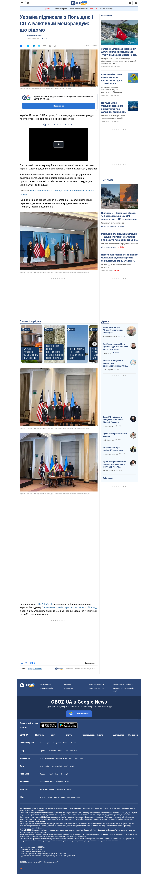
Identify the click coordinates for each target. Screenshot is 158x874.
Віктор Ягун (107, 353)
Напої (51, 774)
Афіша (42, 797)
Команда (67, 684)
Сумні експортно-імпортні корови (115, 435)
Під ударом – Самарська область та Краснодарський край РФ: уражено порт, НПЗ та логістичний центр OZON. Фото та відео (119, 216)
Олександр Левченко (110, 454)
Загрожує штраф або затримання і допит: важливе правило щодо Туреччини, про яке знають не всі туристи (119, 52)
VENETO (93, 9)
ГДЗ (41, 758)
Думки (105, 321)
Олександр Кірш (108, 426)
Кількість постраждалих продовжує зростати (119, 244)
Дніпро (65, 743)
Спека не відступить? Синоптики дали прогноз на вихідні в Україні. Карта (112, 79)
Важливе (106, 15)
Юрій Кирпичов (108, 440)
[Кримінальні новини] (59, 669)
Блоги (100, 735)
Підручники (49, 758)
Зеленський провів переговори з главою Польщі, (69, 607)
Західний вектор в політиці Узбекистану (113, 449)
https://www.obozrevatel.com (101, 808)
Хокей (60, 751)
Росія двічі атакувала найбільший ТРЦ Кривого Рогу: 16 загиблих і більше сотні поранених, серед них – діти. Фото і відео (119, 237)
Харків (48, 743)
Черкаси (74, 743)
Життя (69, 735)
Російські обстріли (106, 9)
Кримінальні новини (34, 35)
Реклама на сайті (46, 688)
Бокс (66, 751)
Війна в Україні (61, 9)
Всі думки (107, 478)
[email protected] (48, 856)
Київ (41, 743)
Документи (68, 688)
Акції (65, 766)
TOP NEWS (107, 179)
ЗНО (76, 758)
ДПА (70, 758)
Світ (53, 735)
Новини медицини (47, 789)
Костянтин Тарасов (110, 336)
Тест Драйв (44, 766)
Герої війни (48, 9)
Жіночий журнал (73, 797)
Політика (39, 735)
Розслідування (89, 735)
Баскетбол (52, 751)
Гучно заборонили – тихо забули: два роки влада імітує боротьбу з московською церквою (114, 464)
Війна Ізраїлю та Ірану (79, 9)
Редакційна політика (35, 669)
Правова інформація (96, 684)
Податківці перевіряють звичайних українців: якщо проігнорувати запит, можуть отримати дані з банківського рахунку (119, 257)
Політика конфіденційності (123, 684)
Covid (69, 789)
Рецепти (43, 774)
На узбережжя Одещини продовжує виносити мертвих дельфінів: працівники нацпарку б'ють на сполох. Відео (113, 107)
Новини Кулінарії (61, 774)
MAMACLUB (61, 789)
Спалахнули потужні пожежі (112, 223)
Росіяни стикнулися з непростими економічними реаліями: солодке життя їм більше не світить (115, 363)
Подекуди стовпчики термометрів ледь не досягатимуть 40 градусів (111, 89)
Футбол (43, 751)
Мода (63, 797)
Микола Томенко (109, 471)
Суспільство (118, 735)
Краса (56, 797)
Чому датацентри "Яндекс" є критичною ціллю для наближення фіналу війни (113, 330)
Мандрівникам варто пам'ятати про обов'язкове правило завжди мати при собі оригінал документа (118, 61)
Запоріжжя (57, 743)
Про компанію (45, 684)
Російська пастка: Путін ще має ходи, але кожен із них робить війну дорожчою (115, 347)
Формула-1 (74, 751)
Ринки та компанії (47, 782)
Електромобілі (56, 766)
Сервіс (72, 766)
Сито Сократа (108, 370)
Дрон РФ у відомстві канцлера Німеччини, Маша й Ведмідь (113, 419)
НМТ (82, 758)
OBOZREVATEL (44, 604)
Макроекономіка (62, 782)
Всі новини (133, 735)
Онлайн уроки (61, 758)
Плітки (49, 797)
